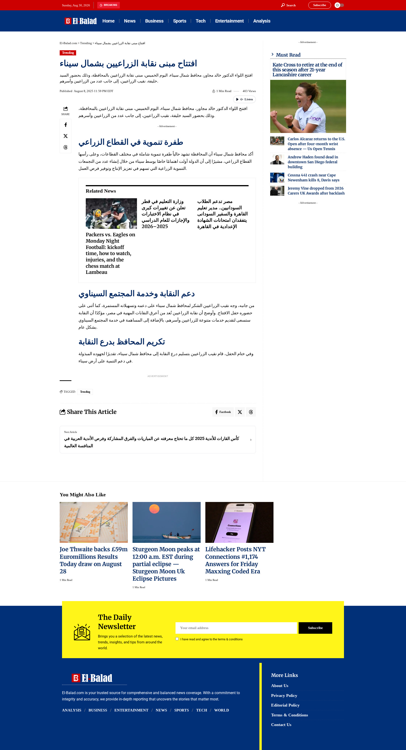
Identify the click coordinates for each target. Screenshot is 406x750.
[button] (288, 5)
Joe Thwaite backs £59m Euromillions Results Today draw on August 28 (94, 560)
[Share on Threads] (65, 147)
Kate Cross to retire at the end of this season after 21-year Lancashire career (307, 70)
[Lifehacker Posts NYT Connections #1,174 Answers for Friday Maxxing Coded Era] (239, 522)
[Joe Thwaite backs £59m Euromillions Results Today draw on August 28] (94, 522)
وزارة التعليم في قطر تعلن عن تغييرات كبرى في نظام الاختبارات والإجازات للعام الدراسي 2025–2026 (166, 213)
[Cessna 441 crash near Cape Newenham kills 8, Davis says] (277, 178)
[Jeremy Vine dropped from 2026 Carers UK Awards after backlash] (277, 191)
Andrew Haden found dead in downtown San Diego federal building (313, 162)
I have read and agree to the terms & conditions (211, 639)
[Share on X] (65, 136)
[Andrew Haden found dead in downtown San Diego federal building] (277, 159)
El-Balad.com (68, 43)
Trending (86, 43)
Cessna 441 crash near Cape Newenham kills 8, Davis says (314, 177)
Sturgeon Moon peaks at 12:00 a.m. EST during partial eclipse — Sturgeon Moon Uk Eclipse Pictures (166, 564)
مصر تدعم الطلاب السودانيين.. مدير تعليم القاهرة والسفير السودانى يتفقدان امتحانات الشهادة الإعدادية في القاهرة (222, 213)
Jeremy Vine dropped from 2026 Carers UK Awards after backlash (316, 190)
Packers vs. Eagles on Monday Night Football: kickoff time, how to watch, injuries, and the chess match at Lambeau (110, 253)
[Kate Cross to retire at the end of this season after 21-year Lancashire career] (308, 106)
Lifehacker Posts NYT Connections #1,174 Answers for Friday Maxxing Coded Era (235, 560)
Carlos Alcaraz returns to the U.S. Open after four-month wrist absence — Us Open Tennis (316, 144)
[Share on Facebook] (65, 124)
